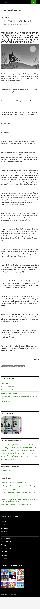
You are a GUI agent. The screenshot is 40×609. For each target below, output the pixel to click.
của (32, 445)
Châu (15, 444)
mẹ (24, 450)
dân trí (4, 447)
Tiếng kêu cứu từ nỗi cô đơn (15, 496)
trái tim (27, 453)
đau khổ (34, 457)
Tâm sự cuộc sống (6, 541)
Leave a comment (24, 24)
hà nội (16, 447)
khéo (35, 447)
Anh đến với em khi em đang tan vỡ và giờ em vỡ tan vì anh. (22, 504)
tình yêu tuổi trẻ (19, 366)
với (19, 457)
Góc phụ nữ (4, 524)
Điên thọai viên (5, 405)
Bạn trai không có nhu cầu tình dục (19, 482)
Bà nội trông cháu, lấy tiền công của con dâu (13, 390)
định (15, 459)
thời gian (22, 453)
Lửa (19, 450)
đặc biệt (11, 459)
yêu (31, 457)
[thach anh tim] (5, 470)
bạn (2, 445)
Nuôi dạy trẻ (4, 535)
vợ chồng (26, 457)
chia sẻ (5, 445)
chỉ (24, 445)
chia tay (10, 445)
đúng (7, 459)
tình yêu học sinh (7, 366)
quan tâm (12, 453)
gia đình (10, 447)
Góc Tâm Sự (5, 2)
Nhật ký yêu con (5, 531)
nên (4, 453)
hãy (19, 447)
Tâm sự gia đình (5, 545)
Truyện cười (4, 555)
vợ (22, 456)
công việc (28, 445)
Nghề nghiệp (13, 489)
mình (22, 450)
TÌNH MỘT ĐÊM (6, 401)
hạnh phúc (28, 447)
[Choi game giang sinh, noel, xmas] (12, 578)
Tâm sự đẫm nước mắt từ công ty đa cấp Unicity (21, 492)
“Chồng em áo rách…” (18, 21)
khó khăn (3, 450)
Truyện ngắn (4, 558)
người (36, 450)
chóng (20, 445)
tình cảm (3, 457)
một (27, 450)
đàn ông (3, 459)
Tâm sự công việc (6, 538)
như (2, 453)
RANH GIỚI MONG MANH (9, 393)
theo (17, 453)
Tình (31, 452)
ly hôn (12, 450)
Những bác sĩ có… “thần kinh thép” (25, 486)
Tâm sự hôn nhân (6, 548)
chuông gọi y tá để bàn (7, 486)
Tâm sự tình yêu (5, 17)
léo (15, 450)
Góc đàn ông (4, 528)
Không (8, 450)
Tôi (17, 457)
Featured (3, 521)
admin (14, 24)
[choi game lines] (11, 425)
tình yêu (11, 456)
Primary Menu (38, 2)
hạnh (23, 447)
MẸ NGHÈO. (4, 383)
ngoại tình (31, 450)
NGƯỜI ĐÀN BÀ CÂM (7, 386)
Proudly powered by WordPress (8, 594)
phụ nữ (7, 453)
